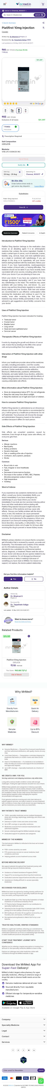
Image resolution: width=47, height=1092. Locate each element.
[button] (4, 4)
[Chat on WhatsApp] (41, 1081)
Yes (14, 579)
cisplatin (5, 32)
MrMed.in (11, 1085)
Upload (37, 15)
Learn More (39, 186)
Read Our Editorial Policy (23, 622)
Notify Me (21, 165)
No (35, 579)
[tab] (5, 110)
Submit (41, 1070)
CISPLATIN (6, 144)
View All (22, 207)
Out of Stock (16, 675)
